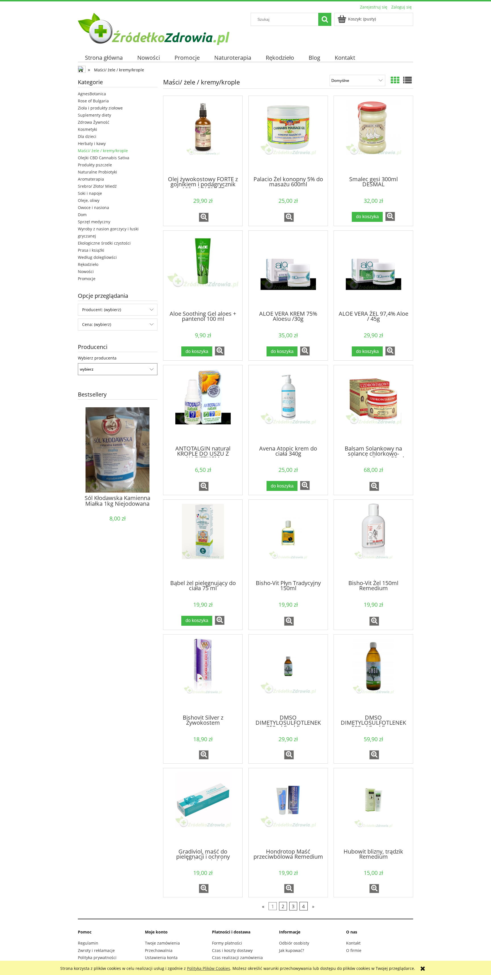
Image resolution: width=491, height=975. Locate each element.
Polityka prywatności (97, 957)
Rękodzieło (88, 264)
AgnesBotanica (92, 93)
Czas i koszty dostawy (232, 950)
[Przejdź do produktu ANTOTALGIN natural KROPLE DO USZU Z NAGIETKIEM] (202, 404)
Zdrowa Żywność (93, 122)
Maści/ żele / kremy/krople (103, 150)
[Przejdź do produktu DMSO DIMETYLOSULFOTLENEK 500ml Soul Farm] (373, 674)
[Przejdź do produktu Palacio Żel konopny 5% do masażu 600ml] (288, 135)
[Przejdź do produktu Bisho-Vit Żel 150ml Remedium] (373, 539)
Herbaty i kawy (92, 143)
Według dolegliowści (97, 257)
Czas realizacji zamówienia (237, 957)
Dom (82, 214)
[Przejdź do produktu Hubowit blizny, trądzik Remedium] (373, 807)
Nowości (86, 271)
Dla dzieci (87, 136)
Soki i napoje (90, 193)
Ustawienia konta (161, 957)
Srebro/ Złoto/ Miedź (97, 186)
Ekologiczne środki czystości (104, 243)
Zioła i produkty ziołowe (100, 108)
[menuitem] (104, 57)
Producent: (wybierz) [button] (101, 309)
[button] (204, 217)
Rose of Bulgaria (93, 101)
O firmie (353, 950)
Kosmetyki (87, 129)
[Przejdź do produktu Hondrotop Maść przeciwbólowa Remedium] (288, 807)
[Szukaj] (324, 19)
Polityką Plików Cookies (208, 968)
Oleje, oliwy (88, 200)
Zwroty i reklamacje (96, 950)
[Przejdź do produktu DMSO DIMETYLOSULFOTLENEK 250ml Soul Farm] (288, 674)
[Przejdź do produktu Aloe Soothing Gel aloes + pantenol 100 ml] (202, 270)
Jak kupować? (291, 950)
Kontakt (353, 943)
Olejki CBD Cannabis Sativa (103, 157)
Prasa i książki (91, 250)
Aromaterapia (91, 179)
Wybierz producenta (97, 358)
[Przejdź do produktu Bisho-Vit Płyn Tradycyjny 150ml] (288, 539)
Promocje (86, 278)
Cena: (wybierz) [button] (96, 324)
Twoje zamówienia (162, 943)
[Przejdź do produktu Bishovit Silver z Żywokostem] (202, 674)
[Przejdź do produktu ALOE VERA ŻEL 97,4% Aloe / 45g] (373, 270)
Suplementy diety (94, 115)
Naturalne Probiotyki (97, 172)
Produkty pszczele (95, 165)
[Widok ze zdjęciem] (395, 80)
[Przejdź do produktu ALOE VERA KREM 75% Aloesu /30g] (288, 270)
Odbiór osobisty (294, 943)
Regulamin (88, 943)
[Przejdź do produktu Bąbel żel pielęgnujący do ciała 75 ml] (202, 539)
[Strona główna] (153, 27)
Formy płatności (227, 943)
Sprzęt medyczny (94, 221)
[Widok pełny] (407, 80)
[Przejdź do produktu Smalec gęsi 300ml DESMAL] (373, 135)
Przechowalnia (158, 950)
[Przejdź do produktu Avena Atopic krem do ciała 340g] (288, 404)
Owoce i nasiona (93, 207)
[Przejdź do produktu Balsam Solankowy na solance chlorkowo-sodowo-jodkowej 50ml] (373, 404)
